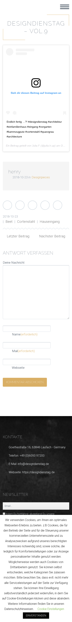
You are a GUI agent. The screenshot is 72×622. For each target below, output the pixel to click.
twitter (6, 406)
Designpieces (41, 177)
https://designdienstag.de (38, 472)
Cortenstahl (26, 221)
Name (24, 334)
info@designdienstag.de (33, 464)
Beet (9, 221)
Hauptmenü (64, 7)
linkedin (28, 406)
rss (62, 406)
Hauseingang (50, 221)
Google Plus (32, 205)
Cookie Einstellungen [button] (50, 609)
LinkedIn (45, 205)
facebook (17, 406)
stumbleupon (51, 406)
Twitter (7, 205)
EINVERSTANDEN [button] (36, 615)
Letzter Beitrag (18, 236)
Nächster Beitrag (52, 236)
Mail (23, 351)
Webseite (18, 367)
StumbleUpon (57, 205)
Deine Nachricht (14, 262)
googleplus (39, 406)
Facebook (20, 205)
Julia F (36, 145)
